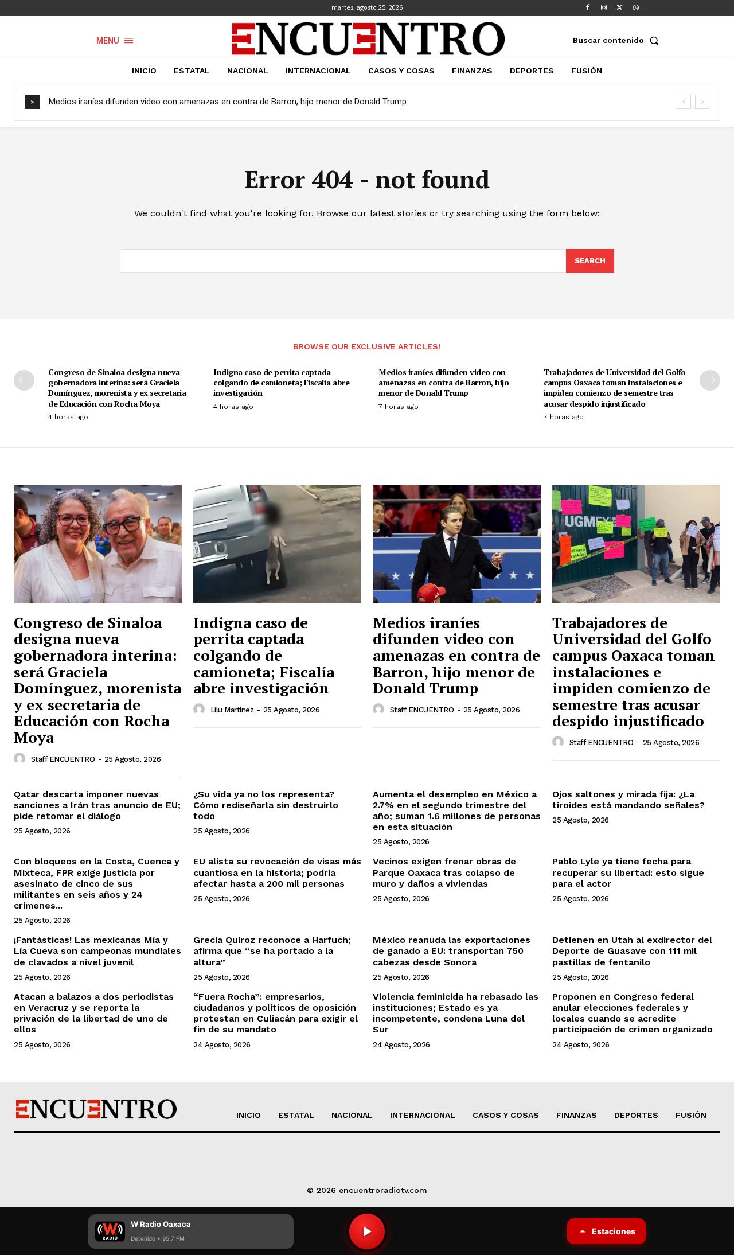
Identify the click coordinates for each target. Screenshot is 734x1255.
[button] (618, 40)
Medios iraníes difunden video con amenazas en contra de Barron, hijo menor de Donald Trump (228, 101)
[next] (702, 102)
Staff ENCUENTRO (63, 759)
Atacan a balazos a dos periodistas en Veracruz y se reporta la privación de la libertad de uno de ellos (94, 1013)
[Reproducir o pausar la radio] (367, 1231)
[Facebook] (588, 8)
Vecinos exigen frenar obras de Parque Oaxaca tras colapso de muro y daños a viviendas (444, 872)
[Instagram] (604, 8)
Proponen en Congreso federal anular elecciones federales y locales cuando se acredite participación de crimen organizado (632, 1013)
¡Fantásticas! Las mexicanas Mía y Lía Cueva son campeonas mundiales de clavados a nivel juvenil (97, 950)
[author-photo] (21, 759)
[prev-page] (24, 380)
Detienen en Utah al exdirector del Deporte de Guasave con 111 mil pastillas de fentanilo (632, 950)
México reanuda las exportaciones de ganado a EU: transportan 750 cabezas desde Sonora (451, 950)
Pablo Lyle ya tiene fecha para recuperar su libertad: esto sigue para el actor (628, 872)
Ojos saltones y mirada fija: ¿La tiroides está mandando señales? (628, 799)
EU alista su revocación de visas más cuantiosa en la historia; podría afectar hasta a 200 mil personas (277, 872)
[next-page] (710, 380)
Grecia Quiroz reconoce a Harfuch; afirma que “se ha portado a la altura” (272, 950)
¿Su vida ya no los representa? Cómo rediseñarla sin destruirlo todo (265, 805)
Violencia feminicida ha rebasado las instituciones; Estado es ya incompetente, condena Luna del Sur (455, 1013)
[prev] (684, 102)
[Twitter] (620, 8)
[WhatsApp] (636, 8)
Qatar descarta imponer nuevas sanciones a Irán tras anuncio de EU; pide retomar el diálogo (97, 805)
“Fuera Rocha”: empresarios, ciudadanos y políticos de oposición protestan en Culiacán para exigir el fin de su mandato (275, 1013)
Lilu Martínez (232, 710)
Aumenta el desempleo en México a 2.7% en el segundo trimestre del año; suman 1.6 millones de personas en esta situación (457, 811)
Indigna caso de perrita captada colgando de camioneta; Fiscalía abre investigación (281, 382)
